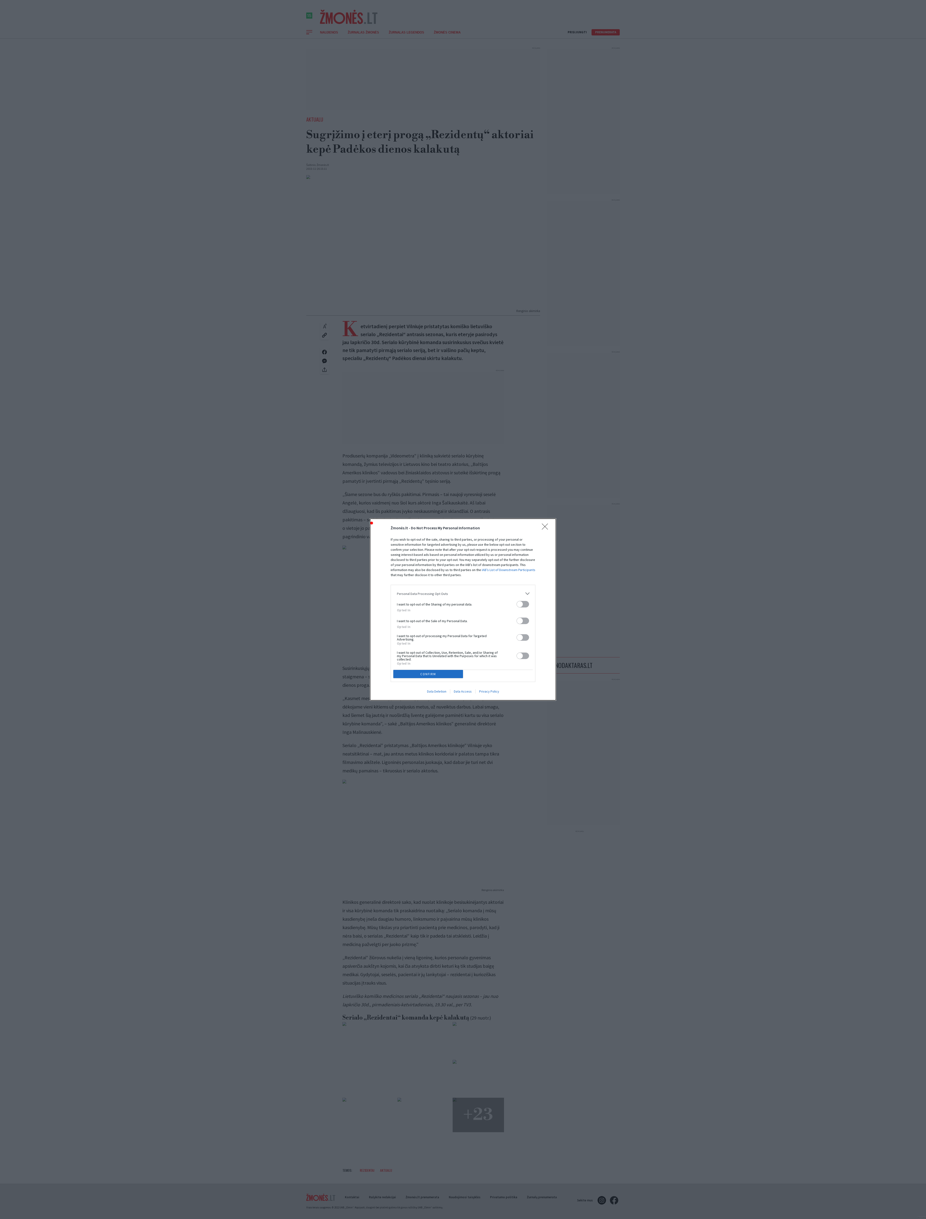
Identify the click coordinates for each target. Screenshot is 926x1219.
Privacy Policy (489, 691)
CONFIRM (428, 674)
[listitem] (463, 593)
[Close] (546, 528)
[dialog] (463, 609)
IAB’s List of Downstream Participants (508, 570)
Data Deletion (436, 691)
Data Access (463, 691)
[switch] (523, 604)
